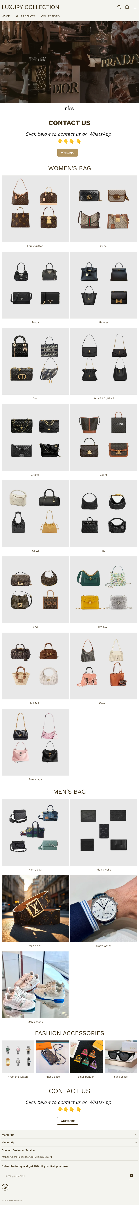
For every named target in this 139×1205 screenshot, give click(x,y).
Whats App (68, 1120)
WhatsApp (68, 152)
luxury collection (16, 1200)
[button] (135, 7)
